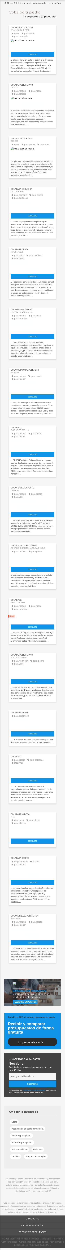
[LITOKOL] (32, 208)
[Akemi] (32, 619)
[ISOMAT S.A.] (32, 674)
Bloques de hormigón (36, 1156)
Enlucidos (38, 1149)
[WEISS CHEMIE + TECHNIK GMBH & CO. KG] (32, 446)
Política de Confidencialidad (34, 1090)
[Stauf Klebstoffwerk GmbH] (32, 507)
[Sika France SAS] (32, 46)
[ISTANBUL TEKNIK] (32, 389)
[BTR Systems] (32, 726)
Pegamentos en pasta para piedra (27, 1129)
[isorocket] (32, 268)
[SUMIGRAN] (32, 874)
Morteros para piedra (21, 1136)
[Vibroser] (32, 773)
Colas (14, 1122)
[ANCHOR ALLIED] (32, 561)
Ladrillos (15, 1156)
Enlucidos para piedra (21, 1142)
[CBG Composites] (32, 329)
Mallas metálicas (19, 1149)
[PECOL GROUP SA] (32, 833)
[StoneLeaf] (32, 935)
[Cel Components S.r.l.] (32, 104)
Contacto (32, 54)
